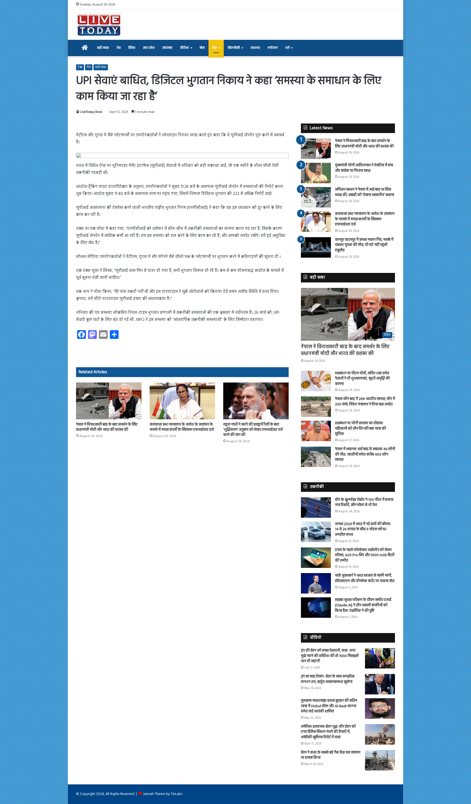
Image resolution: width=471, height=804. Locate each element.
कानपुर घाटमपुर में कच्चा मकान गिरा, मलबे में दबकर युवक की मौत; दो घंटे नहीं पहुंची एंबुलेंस (364, 245)
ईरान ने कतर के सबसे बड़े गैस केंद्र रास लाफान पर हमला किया (330, 755)
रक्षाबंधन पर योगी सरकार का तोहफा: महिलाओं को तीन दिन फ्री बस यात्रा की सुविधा (360, 428)
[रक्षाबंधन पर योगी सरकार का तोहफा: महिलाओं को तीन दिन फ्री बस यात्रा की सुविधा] (316, 431)
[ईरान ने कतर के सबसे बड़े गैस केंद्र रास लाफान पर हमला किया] (380, 760)
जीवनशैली (234, 48)
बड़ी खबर (103, 48)
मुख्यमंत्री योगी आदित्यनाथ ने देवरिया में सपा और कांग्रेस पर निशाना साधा (364, 168)
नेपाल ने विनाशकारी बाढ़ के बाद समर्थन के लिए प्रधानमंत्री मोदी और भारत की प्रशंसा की (107, 427)
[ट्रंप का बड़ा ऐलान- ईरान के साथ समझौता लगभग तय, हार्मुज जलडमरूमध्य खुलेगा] (380, 684)
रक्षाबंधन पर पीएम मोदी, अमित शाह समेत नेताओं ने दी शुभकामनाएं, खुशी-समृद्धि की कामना (362, 378)
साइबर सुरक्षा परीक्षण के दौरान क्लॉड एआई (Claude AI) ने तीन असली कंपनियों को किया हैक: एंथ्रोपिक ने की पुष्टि (363, 605)
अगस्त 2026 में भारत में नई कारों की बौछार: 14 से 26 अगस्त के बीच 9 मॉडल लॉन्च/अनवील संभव (363, 529)
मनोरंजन (273, 48)
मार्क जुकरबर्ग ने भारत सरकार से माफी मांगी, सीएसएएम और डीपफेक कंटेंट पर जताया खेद (364, 578)
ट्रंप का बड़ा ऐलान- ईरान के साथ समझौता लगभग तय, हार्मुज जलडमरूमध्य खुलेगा (327, 679)
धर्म (287, 48)
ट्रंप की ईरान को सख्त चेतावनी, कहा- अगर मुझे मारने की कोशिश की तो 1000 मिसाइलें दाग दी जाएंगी (329, 656)
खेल (202, 48)
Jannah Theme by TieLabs (162, 794)
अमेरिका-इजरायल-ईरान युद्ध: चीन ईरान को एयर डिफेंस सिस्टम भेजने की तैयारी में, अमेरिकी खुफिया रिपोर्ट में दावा (328, 732)
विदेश (131, 48)
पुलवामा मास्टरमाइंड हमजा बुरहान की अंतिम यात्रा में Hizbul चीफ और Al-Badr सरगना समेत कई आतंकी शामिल (329, 706)
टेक (214, 48)
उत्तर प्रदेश (149, 48)
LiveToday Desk (91, 112)
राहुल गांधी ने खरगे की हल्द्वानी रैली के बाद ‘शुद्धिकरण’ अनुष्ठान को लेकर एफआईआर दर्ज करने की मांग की (253, 429)
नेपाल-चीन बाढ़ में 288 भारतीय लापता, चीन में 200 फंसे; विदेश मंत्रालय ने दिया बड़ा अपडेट (365, 402)
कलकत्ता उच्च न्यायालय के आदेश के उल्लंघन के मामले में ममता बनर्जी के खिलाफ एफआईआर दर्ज (182, 427)
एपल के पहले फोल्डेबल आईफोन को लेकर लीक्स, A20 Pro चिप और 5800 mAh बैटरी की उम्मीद (364, 555)
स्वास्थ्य (255, 48)
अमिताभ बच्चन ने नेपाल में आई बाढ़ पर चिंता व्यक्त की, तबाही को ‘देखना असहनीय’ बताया (364, 192)
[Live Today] (99, 25)
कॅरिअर (184, 48)
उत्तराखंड (167, 48)
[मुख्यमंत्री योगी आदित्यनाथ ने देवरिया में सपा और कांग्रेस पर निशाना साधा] (316, 173)
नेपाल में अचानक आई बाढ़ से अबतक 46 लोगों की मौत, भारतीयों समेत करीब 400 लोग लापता (365, 454)
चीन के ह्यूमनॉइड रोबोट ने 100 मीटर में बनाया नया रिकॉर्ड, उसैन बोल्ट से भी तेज (364, 502)
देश (119, 48)
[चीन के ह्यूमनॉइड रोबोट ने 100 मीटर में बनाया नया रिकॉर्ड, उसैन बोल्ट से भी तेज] (316, 507)
